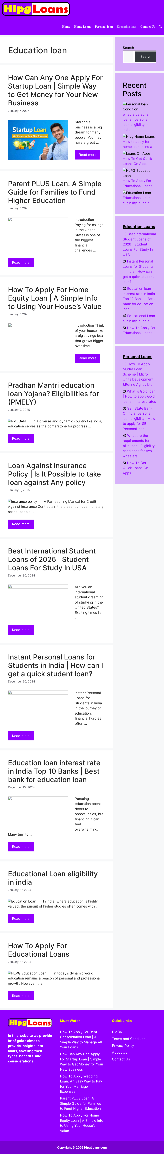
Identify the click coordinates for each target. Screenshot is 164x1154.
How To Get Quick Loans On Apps (135, 468)
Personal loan (104, 26)
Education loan (126, 26)
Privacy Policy (123, 1046)
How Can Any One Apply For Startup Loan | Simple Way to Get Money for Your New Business (55, 90)
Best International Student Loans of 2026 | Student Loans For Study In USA (52, 559)
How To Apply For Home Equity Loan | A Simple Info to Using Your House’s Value (55, 298)
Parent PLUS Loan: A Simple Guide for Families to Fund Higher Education (55, 192)
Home (66, 26)
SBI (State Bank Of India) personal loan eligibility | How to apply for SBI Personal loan (139, 418)
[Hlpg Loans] (36, 9)
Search (128, 48)
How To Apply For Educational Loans (38, 949)
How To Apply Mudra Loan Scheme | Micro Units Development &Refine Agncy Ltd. (138, 374)
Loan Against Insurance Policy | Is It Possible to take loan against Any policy (54, 474)
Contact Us (147, 26)
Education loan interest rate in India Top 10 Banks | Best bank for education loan (54, 771)
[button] (160, 26)
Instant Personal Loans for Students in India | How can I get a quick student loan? (55, 665)
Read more (87, 155)
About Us (119, 1052)
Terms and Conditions (129, 1039)
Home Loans (82, 26)
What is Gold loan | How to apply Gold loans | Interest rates (139, 396)
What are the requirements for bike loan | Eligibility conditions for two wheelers (139, 446)
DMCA (117, 1032)
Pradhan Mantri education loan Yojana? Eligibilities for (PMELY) (53, 393)
